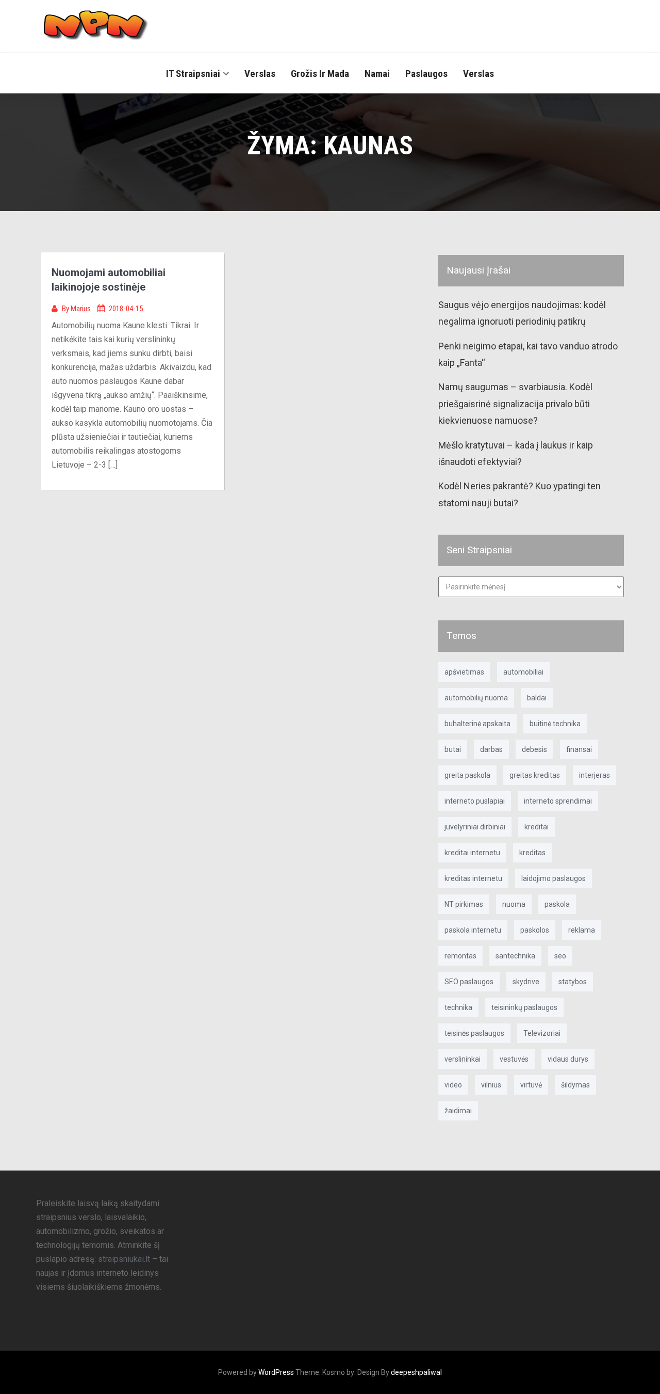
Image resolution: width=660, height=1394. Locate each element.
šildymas (575, 1085)
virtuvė (531, 1085)
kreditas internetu (473, 878)
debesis (534, 749)
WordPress (276, 1372)
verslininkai (462, 1059)
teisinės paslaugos (474, 1033)
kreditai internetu (472, 852)
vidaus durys (568, 1059)
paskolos (534, 930)
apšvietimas (464, 672)
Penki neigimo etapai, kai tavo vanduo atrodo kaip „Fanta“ (528, 354)
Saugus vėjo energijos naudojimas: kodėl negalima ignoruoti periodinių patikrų (522, 313)
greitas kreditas (534, 775)
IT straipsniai (193, 73)
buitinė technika (555, 723)
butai (452, 749)
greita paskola (467, 775)
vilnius (491, 1085)
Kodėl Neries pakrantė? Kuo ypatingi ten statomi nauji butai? (519, 494)
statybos (572, 982)
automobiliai (523, 672)
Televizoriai (541, 1033)
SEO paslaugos (468, 982)
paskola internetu (472, 930)
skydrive (526, 982)
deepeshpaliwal (416, 1372)
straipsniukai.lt (124, 1259)
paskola (557, 904)
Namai (377, 73)
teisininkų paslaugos (524, 1007)
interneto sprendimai (558, 801)
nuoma (513, 904)
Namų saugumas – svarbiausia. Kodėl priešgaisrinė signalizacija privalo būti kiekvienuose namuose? (515, 403)
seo (560, 956)
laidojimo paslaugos (553, 878)
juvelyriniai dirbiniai (474, 827)
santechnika (515, 956)
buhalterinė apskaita (477, 723)
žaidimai (458, 1111)
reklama (581, 930)
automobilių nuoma (476, 698)
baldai (537, 698)
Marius (81, 308)
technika (458, 1007)
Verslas (259, 73)
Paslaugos (426, 73)
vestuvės (514, 1059)
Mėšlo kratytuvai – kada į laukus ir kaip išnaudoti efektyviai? (515, 453)
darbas (491, 749)
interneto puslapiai (474, 801)
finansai (579, 749)
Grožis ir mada (320, 73)
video (453, 1085)
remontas (460, 956)
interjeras (594, 775)
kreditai (536, 827)
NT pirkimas (463, 904)
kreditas (532, 852)
